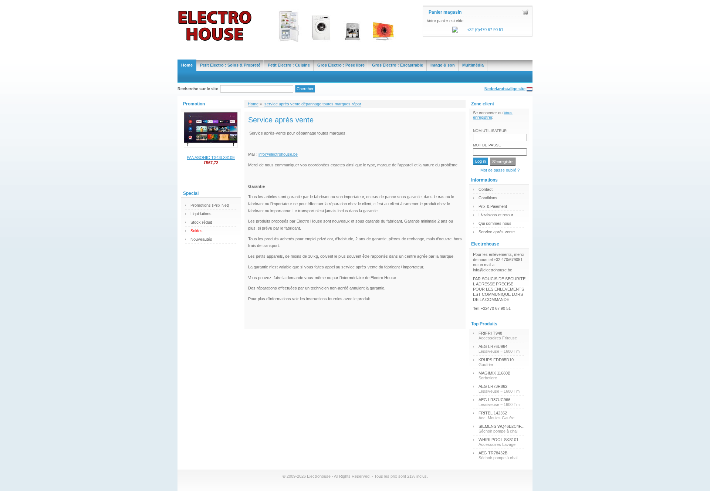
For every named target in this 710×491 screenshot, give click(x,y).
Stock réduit (201, 222)
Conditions (488, 198)
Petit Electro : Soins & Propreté (230, 65)
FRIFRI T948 (490, 333)
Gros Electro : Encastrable (397, 65)
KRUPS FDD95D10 (496, 360)
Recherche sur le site (198, 89)
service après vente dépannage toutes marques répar (312, 104)
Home (187, 65)
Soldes (196, 230)
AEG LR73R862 (493, 386)
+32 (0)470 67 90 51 (485, 29)
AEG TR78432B (493, 453)
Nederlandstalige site (504, 89)
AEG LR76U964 (493, 346)
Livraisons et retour (496, 215)
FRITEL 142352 (493, 413)
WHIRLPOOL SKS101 (498, 439)
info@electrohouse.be (278, 154)
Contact (486, 189)
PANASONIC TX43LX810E (211, 157)
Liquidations (201, 213)
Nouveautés (201, 239)
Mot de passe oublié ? (500, 170)
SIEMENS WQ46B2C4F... (501, 426)
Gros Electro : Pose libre (341, 65)
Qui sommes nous (495, 223)
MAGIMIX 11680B (494, 373)
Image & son (442, 65)
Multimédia (473, 65)
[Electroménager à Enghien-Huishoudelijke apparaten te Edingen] (355, 21)
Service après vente (497, 232)
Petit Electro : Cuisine (289, 65)
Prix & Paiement (493, 206)
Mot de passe (487, 145)
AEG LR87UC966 (494, 399)
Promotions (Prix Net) (209, 205)
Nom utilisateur (490, 131)
